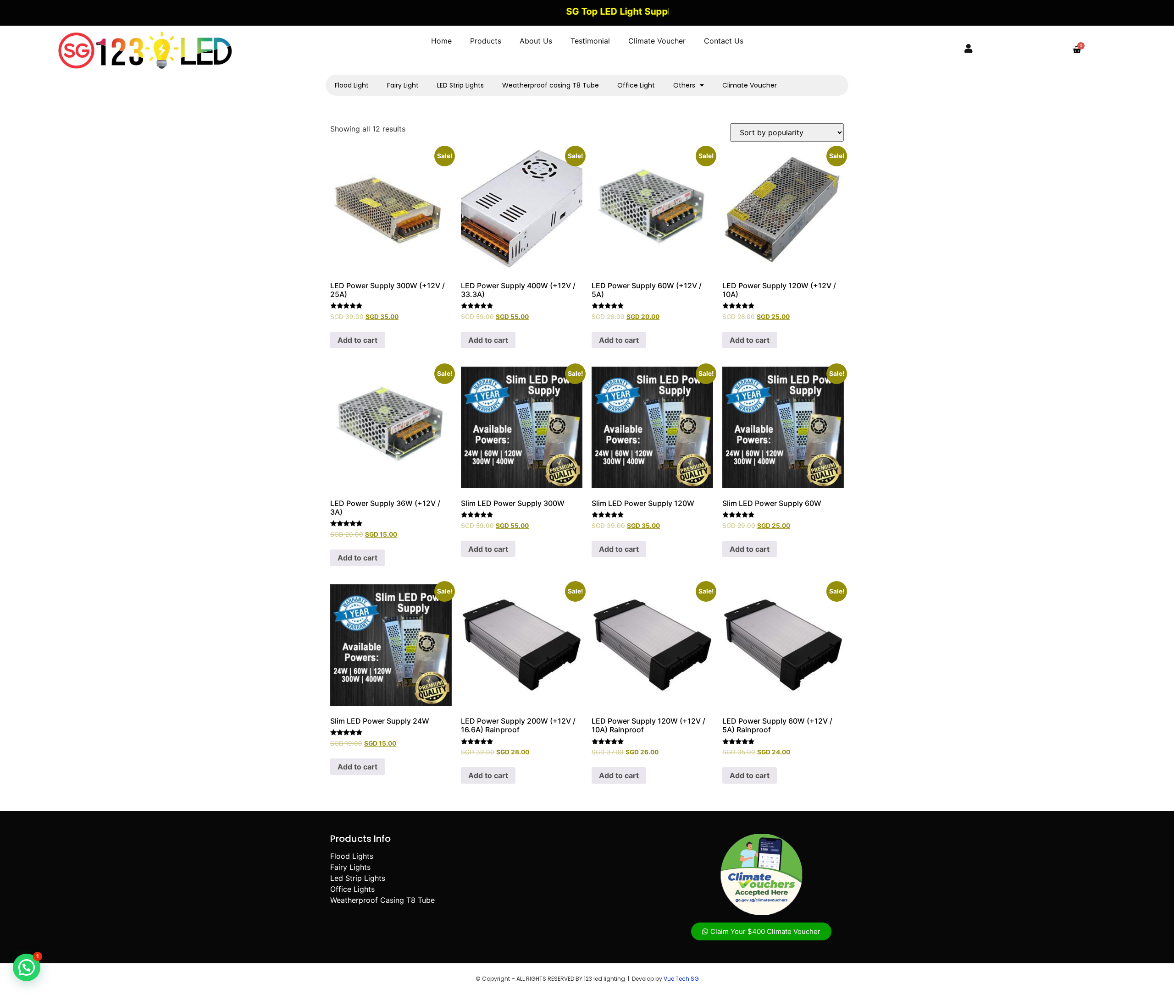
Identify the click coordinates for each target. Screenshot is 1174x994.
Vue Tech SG (681, 979)
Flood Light (352, 85)
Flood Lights (351, 856)
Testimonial (590, 40)
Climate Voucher (657, 40)
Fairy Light (403, 85)
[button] (26, 967)
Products (485, 40)
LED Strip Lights (460, 85)
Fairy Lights (350, 867)
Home (441, 40)
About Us (536, 40)
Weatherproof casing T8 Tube (550, 85)
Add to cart (357, 340)
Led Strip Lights (357, 878)
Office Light (636, 85)
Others (684, 85)
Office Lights (352, 889)
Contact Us (723, 40)
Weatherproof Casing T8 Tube (382, 900)
